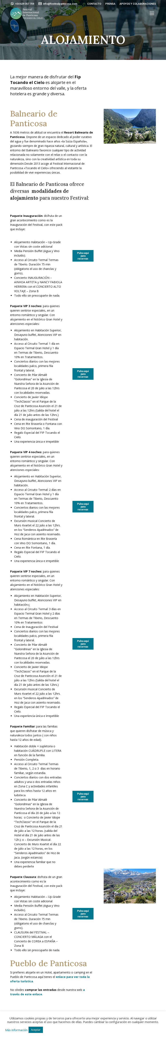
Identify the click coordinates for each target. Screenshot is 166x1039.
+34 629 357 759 (24, 3)
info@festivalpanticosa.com (60, 3)
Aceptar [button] (35, 1030)
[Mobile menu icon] (152, 13)
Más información (16, 1030)
